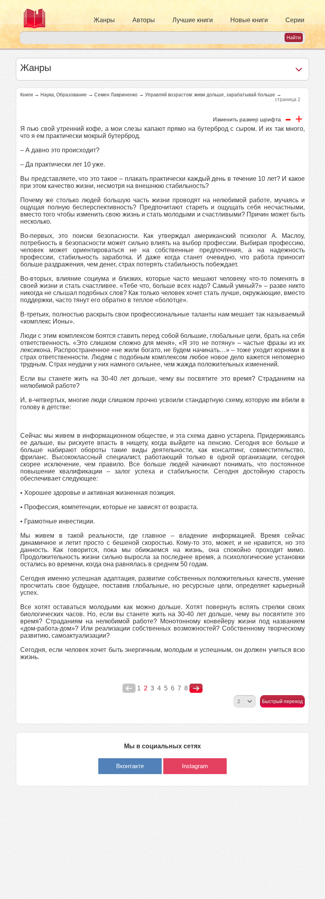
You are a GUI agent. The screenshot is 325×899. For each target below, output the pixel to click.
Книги (26, 95)
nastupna (196, 688)
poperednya (129, 688)
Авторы (143, 20)
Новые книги (249, 20)
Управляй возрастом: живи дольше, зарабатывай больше (210, 95)
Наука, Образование (63, 95)
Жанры (104, 20)
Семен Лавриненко (116, 95)
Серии (294, 20)
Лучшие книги (192, 20)
